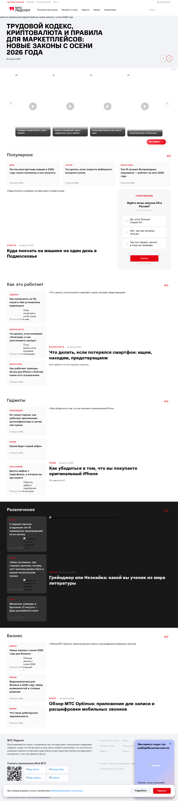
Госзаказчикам (44, 2)
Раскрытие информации (119, 763)
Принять (161, 790)
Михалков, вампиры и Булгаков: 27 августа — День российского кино (24, 607)
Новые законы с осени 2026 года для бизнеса (26, 652)
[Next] (169, 58)
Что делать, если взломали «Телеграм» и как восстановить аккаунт (26, 337)
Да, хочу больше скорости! (140, 221)
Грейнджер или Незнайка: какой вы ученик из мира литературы (107, 580)
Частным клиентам (15, 2)
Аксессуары (127, 165)
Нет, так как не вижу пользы (142, 232)
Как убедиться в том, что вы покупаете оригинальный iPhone (93, 471)
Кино (12, 600)
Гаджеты (86, 10)
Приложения (16, 411)
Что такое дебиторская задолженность (24, 714)
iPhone (13, 442)
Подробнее (141, 790)
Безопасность (17, 329)
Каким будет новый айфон (26, 446)
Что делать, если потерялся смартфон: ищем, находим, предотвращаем (100, 355)
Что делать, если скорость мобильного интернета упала (88, 171)
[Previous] (163, 58)
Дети (12, 165)
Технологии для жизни (47, 10)
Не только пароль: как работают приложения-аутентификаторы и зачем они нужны (26, 420)
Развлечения (110, 10)
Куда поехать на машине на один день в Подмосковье (52, 253)
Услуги (68, 165)
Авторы (126, 751)
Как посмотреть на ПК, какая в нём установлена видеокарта (25, 302)
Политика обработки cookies (112, 769)
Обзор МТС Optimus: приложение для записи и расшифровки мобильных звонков (101, 706)
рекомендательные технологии (66, 790)
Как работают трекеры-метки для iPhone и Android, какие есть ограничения (27, 372)
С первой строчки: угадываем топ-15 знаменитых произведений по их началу (26, 529)
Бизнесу (30, 2)
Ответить (144, 258)
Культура (11, 245)
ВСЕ (169, 156)
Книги (13, 520)
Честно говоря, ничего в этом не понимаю (143, 244)
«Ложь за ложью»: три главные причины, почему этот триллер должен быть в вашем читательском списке (27, 569)
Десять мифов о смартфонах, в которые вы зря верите (26, 474)
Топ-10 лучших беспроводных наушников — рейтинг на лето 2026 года (142, 173)
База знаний (16, 467)
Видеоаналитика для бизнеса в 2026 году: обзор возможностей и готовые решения (26, 687)
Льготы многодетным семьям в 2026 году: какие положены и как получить (33, 171)
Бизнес (97, 10)
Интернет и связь (70, 10)
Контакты (104, 763)
